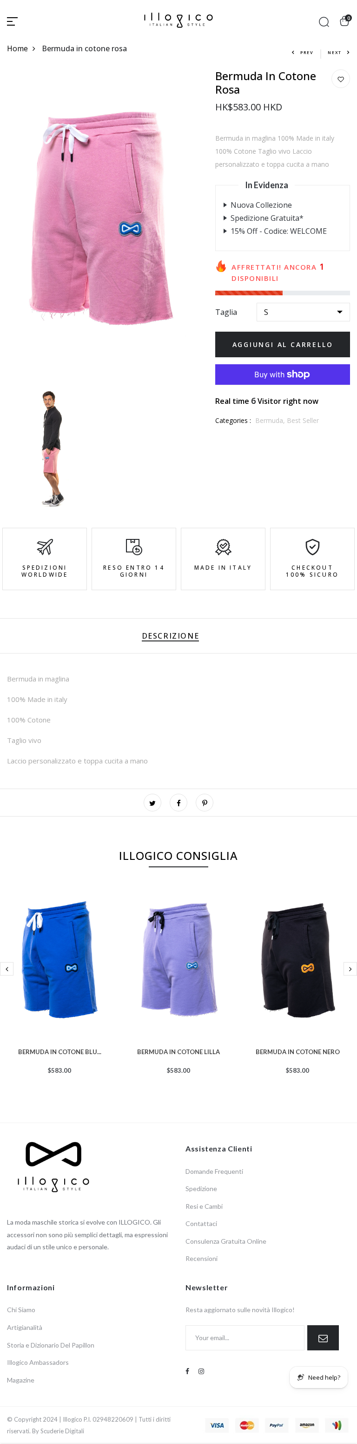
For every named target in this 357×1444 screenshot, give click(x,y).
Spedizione (201, 1188)
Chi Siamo (21, 1310)
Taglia (226, 312)
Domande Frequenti (214, 1171)
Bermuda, (271, 420)
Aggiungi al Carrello (282, 344)
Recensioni (201, 1258)
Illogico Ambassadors (38, 1362)
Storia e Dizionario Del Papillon (50, 1345)
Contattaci (201, 1223)
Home (17, 48)
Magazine (20, 1380)
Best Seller (303, 420)
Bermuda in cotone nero (298, 1051)
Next (335, 52)
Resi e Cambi (204, 1206)
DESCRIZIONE (170, 636)
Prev (307, 52)
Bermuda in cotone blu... (59, 1051)
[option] (59, 991)
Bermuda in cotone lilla (178, 1051)
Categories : (233, 420)
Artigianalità (24, 1327)
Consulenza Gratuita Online (225, 1241)
